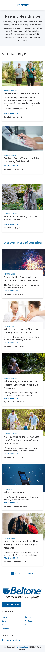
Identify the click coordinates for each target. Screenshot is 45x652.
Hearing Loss (9, 274)
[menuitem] (11, 617)
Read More (9, 113)
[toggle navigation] (41, 5)
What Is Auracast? (14, 492)
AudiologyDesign (23, 647)
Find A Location (12, 640)
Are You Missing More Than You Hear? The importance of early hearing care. (21, 440)
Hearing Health (10, 90)
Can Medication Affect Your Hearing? (22, 93)
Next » (31, 574)
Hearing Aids (9, 326)
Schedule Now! (11, 604)
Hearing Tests (10, 155)
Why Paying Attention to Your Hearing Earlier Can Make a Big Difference (21, 384)
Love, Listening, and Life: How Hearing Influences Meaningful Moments (21, 544)
